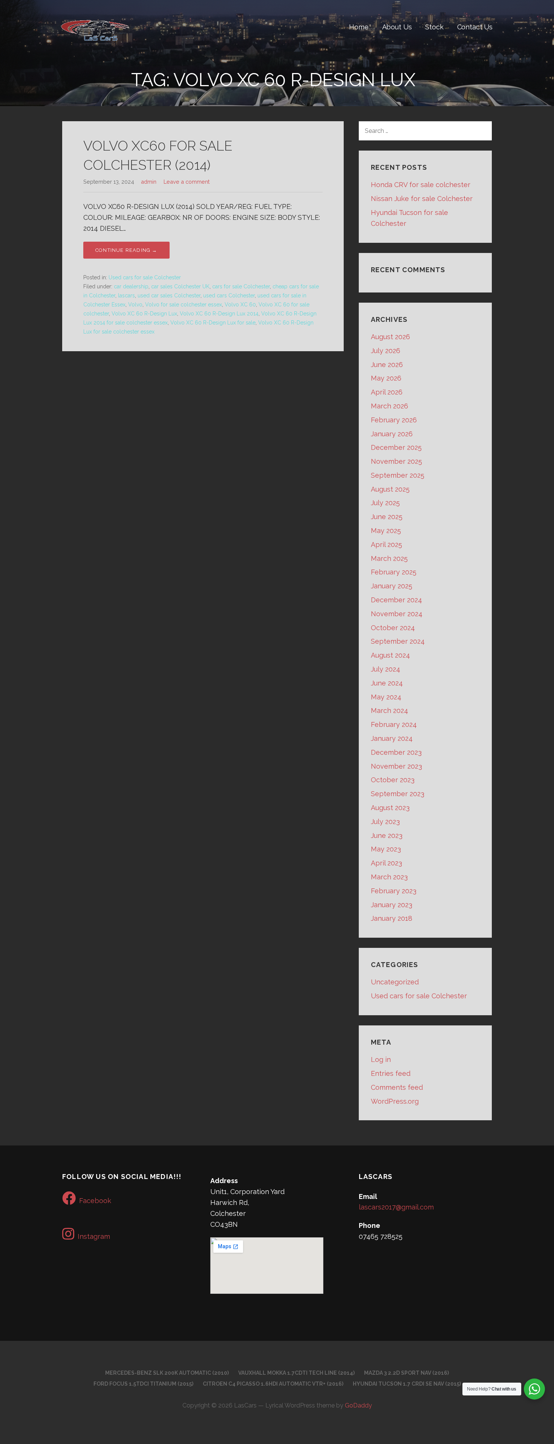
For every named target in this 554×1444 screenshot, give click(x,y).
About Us (397, 27)
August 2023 (390, 808)
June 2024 (387, 683)
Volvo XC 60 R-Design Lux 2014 (219, 314)
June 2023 (386, 835)
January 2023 (391, 905)
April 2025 (386, 544)
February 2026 (394, 420)
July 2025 (385, 503)
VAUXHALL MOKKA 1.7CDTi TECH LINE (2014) (296, 1373)
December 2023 (396, 752)
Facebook (95, 1201)
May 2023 (386, 849)
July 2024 (385, 669)
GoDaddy (358, 1405)
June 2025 (386, 517)
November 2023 (396, 766)
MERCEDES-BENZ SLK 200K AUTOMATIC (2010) (167, 1373)
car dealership (131, 286)
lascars (126, 295)
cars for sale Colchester (241, 286)
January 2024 (392, 738)
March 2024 (389, 710)
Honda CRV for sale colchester (420, 185)
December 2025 (396, 447)
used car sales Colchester (169, 295)
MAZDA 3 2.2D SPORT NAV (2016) (406, 1373)
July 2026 (385, 351)
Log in (381, 1059)
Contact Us (475, 27)
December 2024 (396, 600)
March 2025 (389, 558)
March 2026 (389, 406)
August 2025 (390, 489)
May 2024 (386, 697)
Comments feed (397, 1087)
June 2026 (387, 365)
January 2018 (391, 918)
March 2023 (389, 877)
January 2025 (391, 586)
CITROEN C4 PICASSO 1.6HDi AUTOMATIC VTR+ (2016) (273, 1384)
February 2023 (393, 891)
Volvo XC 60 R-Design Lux (144, 314)
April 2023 (386, 863)
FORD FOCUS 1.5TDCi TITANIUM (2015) (143, 1384)
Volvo (135, 305)
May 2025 (386, 531)
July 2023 (385, 822)
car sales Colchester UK (180, 286)
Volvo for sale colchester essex (183, 305)
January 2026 (392, 434)
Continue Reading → (126, 250)
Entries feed (390, 1073)
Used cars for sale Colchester (145, 277)
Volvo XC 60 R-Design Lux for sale (213, 323)
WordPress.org (395, 1101)
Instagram (94, 1236)
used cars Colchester (229, 295)
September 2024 (398, 641)
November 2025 (396, 461)
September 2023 (397, 794)
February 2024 (394, 724)
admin (148, 181)
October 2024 (393, 628)
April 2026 (386, 392)
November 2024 (396, 614)
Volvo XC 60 (240, 305)
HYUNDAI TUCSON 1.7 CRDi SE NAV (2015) (407, 1384)
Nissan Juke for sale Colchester (422, 199)
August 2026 (390, 337)
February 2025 (393, 572)
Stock (434, 27)
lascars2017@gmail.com (396, 1207)
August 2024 (390, 655)
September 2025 (397, 475)
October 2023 (393, 780)
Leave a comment (187, 181)
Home (358, 27)
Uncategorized (395, 982)
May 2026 (386, 378)
